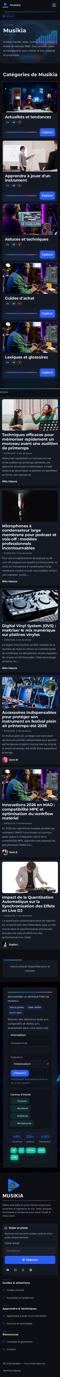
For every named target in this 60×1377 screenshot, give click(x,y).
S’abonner (32, 1259)
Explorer (47, 132)
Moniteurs (22, 1108)
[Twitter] (23, 1270)
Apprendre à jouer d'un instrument (27, 178)
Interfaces (22, 1115)
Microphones (24, 1123)
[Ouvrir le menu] (54, 5)
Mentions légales (12, 1370)
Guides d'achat (19, 298)
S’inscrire (20, 1073)
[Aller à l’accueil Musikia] (30, 1188)
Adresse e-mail (19, 1043)
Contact (11, 1349)
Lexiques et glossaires (26, 357)
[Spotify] (31, 1270)
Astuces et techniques (26, 239)
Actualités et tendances (28, 117)
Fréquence (16, 1057)
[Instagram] (15, 1270)
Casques (22, 1101)
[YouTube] (8, 1270)
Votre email (12, 1243)
